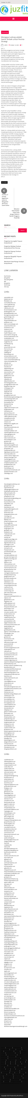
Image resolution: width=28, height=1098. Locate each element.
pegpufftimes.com (9, 306)
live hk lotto (7, 276)
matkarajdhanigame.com (11, 509)
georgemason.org (9, 486)
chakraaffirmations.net (10, 525)
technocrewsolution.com (11, 336)
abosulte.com (8, 1003)
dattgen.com (7, 903)
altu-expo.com (8, 861)
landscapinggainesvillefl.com (12, 948)
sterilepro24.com (9, 656)
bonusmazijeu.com (9, 697)
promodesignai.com (9, 998)
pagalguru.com (8, 962)
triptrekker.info (8, 635)
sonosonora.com (9, 832)
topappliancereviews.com (11, 461)
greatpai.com (8, 877)
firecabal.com (8, 921)
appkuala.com (8, 391)
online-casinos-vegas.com (11, 455)
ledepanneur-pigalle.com (11, 423)
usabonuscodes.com (10, 980)
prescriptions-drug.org (10, 335)
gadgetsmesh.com (9, 576)
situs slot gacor (11, 1060)
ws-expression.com (9, 968)
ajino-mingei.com (9, 816)
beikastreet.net (8, 299)
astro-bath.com (8, 857)
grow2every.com (8, 928)
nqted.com (7, 959)
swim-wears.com (9, 319)
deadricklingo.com (9, 626)
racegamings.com (9, 735)
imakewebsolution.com (10, 514)
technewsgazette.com (10, 383)
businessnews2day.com (10, 653)
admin (6, 45)
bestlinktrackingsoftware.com (12, 694)
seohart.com (7, 994)
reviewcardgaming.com (10, 660)
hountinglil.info (8, 523)
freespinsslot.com (9, 550)
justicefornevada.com (10, 578)
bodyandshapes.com (10, 1014)
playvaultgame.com (9, 740)
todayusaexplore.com (10, 765)
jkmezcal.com (8, 685)
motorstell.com (8, 331)
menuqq (22, 1072)
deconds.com (8, 1023)
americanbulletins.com (10, 889)
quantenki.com (8, 646)
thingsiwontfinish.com (10, 749)
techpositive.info (8, 589)
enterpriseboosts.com (10, 356)
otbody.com (7, 363)
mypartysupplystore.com (11, 784)
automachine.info (9, 619)
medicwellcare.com (9, 649)
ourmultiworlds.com (10, 303)
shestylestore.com (9, 747)
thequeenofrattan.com (10, 607)
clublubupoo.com (9, 695)
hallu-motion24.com (9, 438)
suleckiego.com (8, 473)
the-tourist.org (8, 349)
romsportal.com (8, 743)
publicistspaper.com (10, 1000)
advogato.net (8, 351)
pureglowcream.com (10, 395)
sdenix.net (7, 345)
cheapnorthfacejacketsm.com (12, 820)
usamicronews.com (9, 727)
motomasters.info (9, 639)
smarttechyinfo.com (9, 541)
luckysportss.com (9, 724)
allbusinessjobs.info (9, 493)
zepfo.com (7, 971)
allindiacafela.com (9, 443)
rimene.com (7, 422)
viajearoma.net (8, 864)
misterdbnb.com (9, 683)
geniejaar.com (8, 530)
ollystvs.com (7, 598)
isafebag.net (7, 352)
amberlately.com (9, 779)
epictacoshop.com (9, 413)
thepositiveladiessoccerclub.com (13, 871)
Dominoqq (5, 32)
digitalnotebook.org (9, 543)
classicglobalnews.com (10, 1017)
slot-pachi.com (8, 548)
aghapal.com (7, 859)
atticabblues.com (9, 895)
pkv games (4, 182)
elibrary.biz (7, 854)
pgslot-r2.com (8, 966)
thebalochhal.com (9, 770)
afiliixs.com (7, 886)
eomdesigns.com (9, 633)
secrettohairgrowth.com (11, 399)
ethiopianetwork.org (10, 575)
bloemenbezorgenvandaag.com (13, 397)
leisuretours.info (8, 580)
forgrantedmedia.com (10, 320)
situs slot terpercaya (14, 1058)
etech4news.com (9, 914)
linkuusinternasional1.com (11, 834)
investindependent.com (10, 944)
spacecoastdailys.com (10, 987)
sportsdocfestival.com (10, 745)
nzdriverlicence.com (9, 960)
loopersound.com (9, 806)
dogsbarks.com (8, 907)
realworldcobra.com (10, 617)
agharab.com (8, 868)
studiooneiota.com (9, 614)
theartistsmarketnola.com (11, 427)
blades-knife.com (9, 610)
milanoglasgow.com (9, 434)
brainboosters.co (9, 777)
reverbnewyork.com (9, 797)
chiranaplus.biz (8, 429)
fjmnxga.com (7, 406)
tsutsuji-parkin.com (9, 866)
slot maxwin (12, 1056)
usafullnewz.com (8, 759)
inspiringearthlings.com (10, 943)
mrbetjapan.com (9, 388)
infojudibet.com (8, 503)
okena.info (7, 847)
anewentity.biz (8, 390)
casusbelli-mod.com (9, 827)
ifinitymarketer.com (9, 717)
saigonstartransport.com (11, 407)
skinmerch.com (8, 799)
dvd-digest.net (8, 425)
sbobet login (5, 1072)
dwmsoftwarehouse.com (11, 909)
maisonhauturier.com (10, 950)
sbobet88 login (10, 1053)
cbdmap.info (7, 505)
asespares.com (8, 891)
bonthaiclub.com (9, 825)
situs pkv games (8, 279)
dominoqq (7, 285)
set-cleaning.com (9, 996)
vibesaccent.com (9, 774)
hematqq (9, 1074)
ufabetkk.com (8, 379)
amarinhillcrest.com (9, 347)
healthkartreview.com (10, 932)
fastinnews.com (8, 713)
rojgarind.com (8, 560)
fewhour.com (8, 562)
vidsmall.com (7, 651)
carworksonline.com (10, 326)
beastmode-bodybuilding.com (12, 498)
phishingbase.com (9, 733)
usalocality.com (8, 767)
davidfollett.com (8, 793)
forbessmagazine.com (10, 923)
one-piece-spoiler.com (10, 612)
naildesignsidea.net (9, 875)
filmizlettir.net (8, 301)
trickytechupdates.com (10, 463)
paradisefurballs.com (10, 551)
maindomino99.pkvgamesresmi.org (11, 1083)
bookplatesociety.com (10, 829)
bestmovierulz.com (9, 802)
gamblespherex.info (9, 630)
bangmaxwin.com (9, 409)
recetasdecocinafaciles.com (12, 873)
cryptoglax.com (8, 811)
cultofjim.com (8, 790)
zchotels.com (7, 969)
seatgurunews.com (9, 841)
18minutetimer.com (9, 564)
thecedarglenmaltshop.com (12, 484)
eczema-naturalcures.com (11, 855)
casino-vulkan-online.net (11, 447)
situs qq (6, 287)
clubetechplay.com (9, 706)
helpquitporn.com (9, 934)
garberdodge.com (9, 317)
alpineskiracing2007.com (11, 445)
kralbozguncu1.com (9, 946)
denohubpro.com (9, 608)
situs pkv (12, 1049)
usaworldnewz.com (9, 763)
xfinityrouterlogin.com (10, 457)
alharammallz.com (9, 887)
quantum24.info (8, 644)
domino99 (9, 1047)
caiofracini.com (8, 587)
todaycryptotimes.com (10, 978)
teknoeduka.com (9, 975)
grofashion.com (8, 729)
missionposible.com (9, 454)
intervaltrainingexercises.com (12, 687)
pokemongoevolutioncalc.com (12, 731)
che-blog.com (8, 516)
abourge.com (8, 884)
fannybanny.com (9, 715)
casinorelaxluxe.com (10, 704)
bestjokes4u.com (9, 527)
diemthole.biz (8, 377)
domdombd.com (9, 708)
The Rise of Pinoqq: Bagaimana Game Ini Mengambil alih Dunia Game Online (5, 200)
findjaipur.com (8, 788)
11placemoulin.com (9, 534)
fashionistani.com (9, 918)
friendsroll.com (8, 836)
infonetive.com (8, 411)
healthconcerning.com (10, 559)
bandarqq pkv (17, 1047)
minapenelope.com (9, 807)
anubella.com (8, 1007)
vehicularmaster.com (10, 772)
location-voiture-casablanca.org (13, 665)
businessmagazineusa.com (11, 647)
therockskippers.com (10, 439)
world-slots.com (8, 512)
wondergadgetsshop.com (11, 839)
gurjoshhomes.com (9, 822)
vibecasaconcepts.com (10, 642)
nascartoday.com (9, 957)
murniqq (3, 1074)
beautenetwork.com (9, 1010)
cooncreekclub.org (9, 304)
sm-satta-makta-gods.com (11, 982)
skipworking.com (9, 368)
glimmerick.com (8, 791)
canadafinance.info (9, 418)
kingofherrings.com (9, 386)
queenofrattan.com (9, 605)
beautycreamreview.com (11, 898)
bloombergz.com (9, 354)
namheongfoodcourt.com (11, 432)
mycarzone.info (8, 640)
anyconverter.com (9, 372)
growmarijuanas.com (10, 569)
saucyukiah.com (8, 297)
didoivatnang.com (9, 905)
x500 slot (17, 1051)
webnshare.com (8, 571)
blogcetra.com (8, 594)
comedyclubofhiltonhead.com (12, 669)
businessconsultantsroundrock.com (14, 1016)
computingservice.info (10, 585)
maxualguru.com (9, 544)
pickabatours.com (9, 496)
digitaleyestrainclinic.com (11, 452)
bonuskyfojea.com (9, 699)
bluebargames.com (9, 311)
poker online (17, 1076)
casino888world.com (10, 681)
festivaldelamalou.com (10, 313)
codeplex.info (8, 845)
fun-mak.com (7, 679)
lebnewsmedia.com (9, 831)
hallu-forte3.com (8, 436)
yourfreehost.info (9, 818)
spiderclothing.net (9, 838)
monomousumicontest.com (12, 624)
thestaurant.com (9, 692)
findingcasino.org (9, 615)
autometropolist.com (10, 896)
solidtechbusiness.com (10, 658)
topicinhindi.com (9, 487)
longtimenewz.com (9, 722)
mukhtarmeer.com (9, 955)
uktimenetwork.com (9, 761)
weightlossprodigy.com (10, 539)
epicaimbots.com (9, 912)
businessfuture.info (9, 502)
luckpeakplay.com (9, 726)
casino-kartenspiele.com (11, 358)
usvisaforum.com (9, 800)
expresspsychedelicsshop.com (12, 916)
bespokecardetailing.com (11, 850)
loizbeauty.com (8, 370)
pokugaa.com (8, 738)
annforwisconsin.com (10, 786)
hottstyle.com (8, 939)
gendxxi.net (7, 637)
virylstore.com (8, 329)
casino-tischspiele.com (10, 361)
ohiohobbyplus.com (9, 813)
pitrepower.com (8, 448)
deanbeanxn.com (9, 507)
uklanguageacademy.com (11, 489)
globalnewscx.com (9, 599)
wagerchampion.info (10, 623)
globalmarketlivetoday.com (11, 925)
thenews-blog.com (9, 976)
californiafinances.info (10, 416)
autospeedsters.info (9, 621)
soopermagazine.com (10, 985)
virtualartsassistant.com (11, 671)
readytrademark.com (10, 989)
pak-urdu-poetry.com (10, 592)
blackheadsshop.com (10, 663)
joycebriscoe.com (9, 781)
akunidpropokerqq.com (10, 848)
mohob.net (7, 537)
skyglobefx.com (8, 628)
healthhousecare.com (10, 930)
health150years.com (10, 333)
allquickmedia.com (9, 381)
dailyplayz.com (8, 710)
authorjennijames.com (10, 863)
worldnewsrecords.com (10, 655)
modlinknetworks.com (10, 720)
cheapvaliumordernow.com (12, 674)
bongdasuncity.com (9, 546)
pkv (5, 281)
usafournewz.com (9, 768)
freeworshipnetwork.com (11, 880)
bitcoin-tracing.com (9, 1012)
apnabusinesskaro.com (10, 471)
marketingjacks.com (9, 459)
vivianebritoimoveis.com (11, 340)
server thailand (18, 1078)
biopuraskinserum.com (10, 415)
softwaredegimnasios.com (11, 984)
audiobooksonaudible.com (11, 1008)
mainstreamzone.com (10, 567)
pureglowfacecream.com (11, 384)
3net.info (6, 843)
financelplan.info (8, 500)
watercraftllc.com (9, 882)
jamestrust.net (8, 365)
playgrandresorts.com (10, 742)
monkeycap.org (8, 343)
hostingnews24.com (9, 937)
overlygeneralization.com (11, 573)
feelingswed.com (9, 919)
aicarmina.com (8, 783)
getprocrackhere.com (10, 711)
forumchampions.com (10, 310)
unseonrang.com (9, 591)
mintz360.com (8, 535)
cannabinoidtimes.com (10, 555)
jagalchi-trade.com (9, 804)
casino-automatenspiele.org (12, 359)
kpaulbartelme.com (9, 667)
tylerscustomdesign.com (11, 324)
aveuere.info (7, 553)
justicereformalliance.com (11, 809)
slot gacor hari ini (12, 1055)
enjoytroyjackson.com (10, 911)
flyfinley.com (7, 519)
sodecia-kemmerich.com (11, 678)
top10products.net (9, 495)
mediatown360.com (9, 450)
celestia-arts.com (9, 308)
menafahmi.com (8, 953)
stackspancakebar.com (10, 431)
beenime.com (8, 676)
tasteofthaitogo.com (10, 400)
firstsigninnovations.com (11, 315)
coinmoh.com (8, 900)
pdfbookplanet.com (9, 603)
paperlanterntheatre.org (11, 879)
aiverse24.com (8, 1005)
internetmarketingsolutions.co (12, 596)
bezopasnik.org (8, 404)
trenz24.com (7, 367)
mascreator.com (8, 951)
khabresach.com (8, 466)
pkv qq (3, 1047)
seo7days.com (8, 393)
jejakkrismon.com (9, 375)
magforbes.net (8, 342)
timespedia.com (8, 374)
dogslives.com (8, 601)
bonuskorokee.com (9, 701)
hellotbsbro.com (8, 582)
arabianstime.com (9, 893)
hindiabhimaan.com (9, 464)
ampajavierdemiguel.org (11, 775)
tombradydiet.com (9, 823)
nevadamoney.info (9, 420)
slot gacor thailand (16, 1081)
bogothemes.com (9, 815)
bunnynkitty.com (9, 402)
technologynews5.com (10, 973)
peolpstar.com (8, 322)
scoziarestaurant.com (10, 992)
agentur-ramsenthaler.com (11, 631)
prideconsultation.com (10, 521)
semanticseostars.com (10, 566)
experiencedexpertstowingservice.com (15, 662)
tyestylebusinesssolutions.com (12, 688)
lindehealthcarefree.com (11, 491)
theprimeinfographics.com (11, 672)
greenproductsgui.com (10, 557)
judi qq (18, 1053)
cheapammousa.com (10, 870)
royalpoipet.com (8, 690)
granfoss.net (7, 441)
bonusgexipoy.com (9, 703)
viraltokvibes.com (9, 338)
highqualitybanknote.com (11, 935)
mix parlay (23, 1071)
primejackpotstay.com (10, 736)
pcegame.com (8, 964)
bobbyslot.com (8, 532)
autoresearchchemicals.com (12, 470)
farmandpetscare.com (10, 583)
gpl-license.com (8, 927)
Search (7, 225)
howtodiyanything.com (10, 941)
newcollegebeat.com (10, 795)
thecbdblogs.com (9, 468)
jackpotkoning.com (9, 719)
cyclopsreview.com (9, 902)
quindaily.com (8, 1001)
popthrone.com (8, 511)
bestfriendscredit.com (10, 852)
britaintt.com (7, 1021)
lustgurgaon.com (9, 528)
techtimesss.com (9, 327)
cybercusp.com (8, 1019)
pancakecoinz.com (9, 518)
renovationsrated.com (10, 991)
